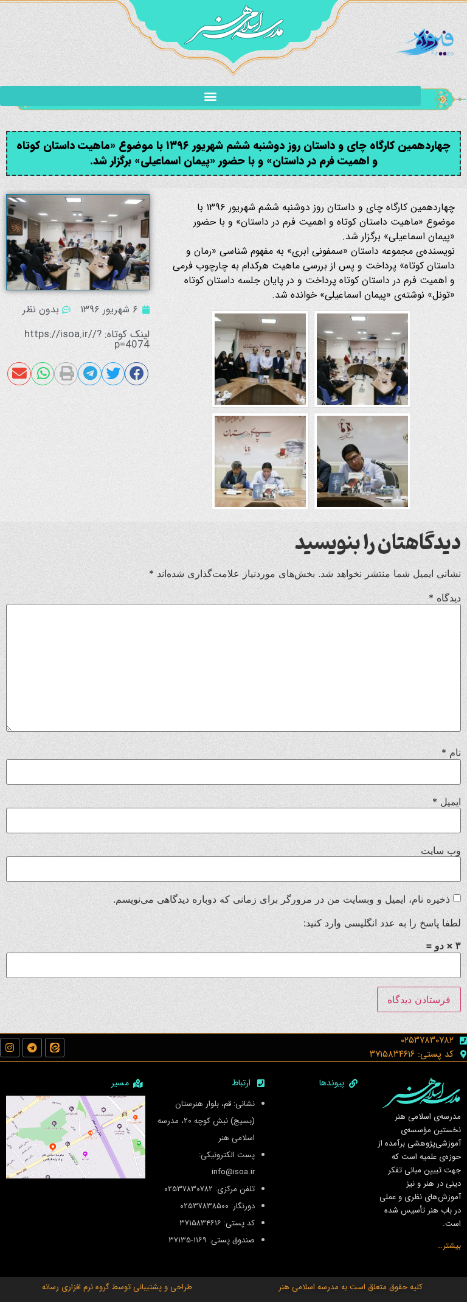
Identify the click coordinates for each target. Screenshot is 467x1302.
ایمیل (446, 802)
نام (451, 752)
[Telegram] (32, 1047)
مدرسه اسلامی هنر (308, 1287)
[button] (210, 96)
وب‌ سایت (441, 850)
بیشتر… (449, 1245)
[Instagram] (9, 1047)
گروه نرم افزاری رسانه (75, 1287)
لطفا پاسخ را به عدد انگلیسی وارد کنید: (382, 923)
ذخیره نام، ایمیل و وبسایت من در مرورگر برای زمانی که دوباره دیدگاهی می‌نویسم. (281, 899)
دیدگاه (445, 598)
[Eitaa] (54, 1047)
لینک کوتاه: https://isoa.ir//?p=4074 (87, 339)
